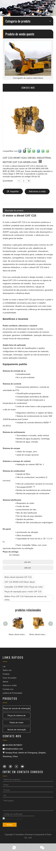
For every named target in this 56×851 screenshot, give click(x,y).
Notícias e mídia (10, 685)
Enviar (9, 825)
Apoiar (5, 681)
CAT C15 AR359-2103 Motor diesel (19, 582)
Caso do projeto (9, 678)
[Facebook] (4, 766)
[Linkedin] (10, 766)
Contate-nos (8, 689)
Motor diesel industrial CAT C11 (38, 634)
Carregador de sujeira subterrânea (28, 78)
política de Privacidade (12, 693)
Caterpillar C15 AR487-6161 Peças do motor (23, 587)
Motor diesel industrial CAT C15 (18, 577)
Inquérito (14, 191)
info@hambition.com (14, 749)
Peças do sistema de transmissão (17, 716)
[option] (28, 60)
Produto (6, 674)
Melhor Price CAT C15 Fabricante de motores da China (25, 598)
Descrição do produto (14, 210)
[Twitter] (16, 766)
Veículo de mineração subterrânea (16, 730)
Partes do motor (17, 722)
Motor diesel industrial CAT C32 (18, 634)
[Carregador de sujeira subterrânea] (28, 58)
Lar (4, 666)
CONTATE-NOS (28, 87)
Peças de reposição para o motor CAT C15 (22, 591)
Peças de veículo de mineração (16, 708)
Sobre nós (7, 670)
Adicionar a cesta (37, 191)
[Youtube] (22, 766)
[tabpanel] (28, 8)
